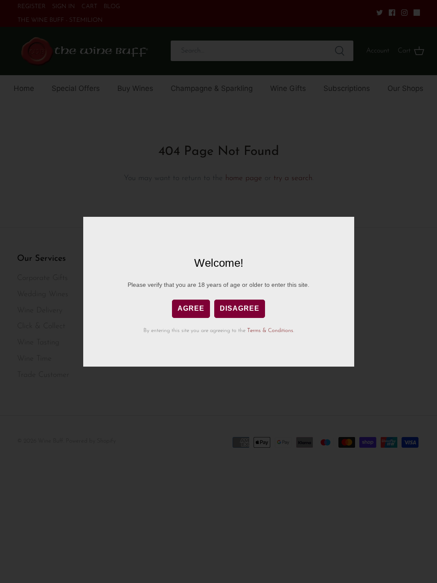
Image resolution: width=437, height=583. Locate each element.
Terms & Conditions (270, 330)
